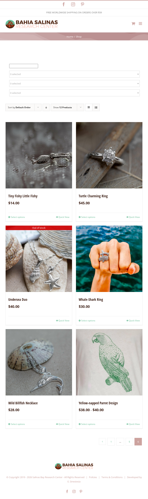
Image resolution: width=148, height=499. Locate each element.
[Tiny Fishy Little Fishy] (39, 155)
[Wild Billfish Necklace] (39, 362)
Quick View (63, 217)
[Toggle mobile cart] (133, 23)
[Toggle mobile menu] (141, 23)
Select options (18, 217)
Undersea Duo (17, 299)
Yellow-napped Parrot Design (98, 403)
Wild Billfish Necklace (23, 403)
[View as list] (95, 107)
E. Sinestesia (74, 481)
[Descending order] (46, 107)
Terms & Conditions (112, 477)
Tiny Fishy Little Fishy (22, 196)
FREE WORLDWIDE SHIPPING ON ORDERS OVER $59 (74, 12)
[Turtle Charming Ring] (109, 155)
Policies (93, 477)
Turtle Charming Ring (93, 196)
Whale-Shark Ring (91, 299)
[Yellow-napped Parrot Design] (109, 362)
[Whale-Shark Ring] (109, 259)
